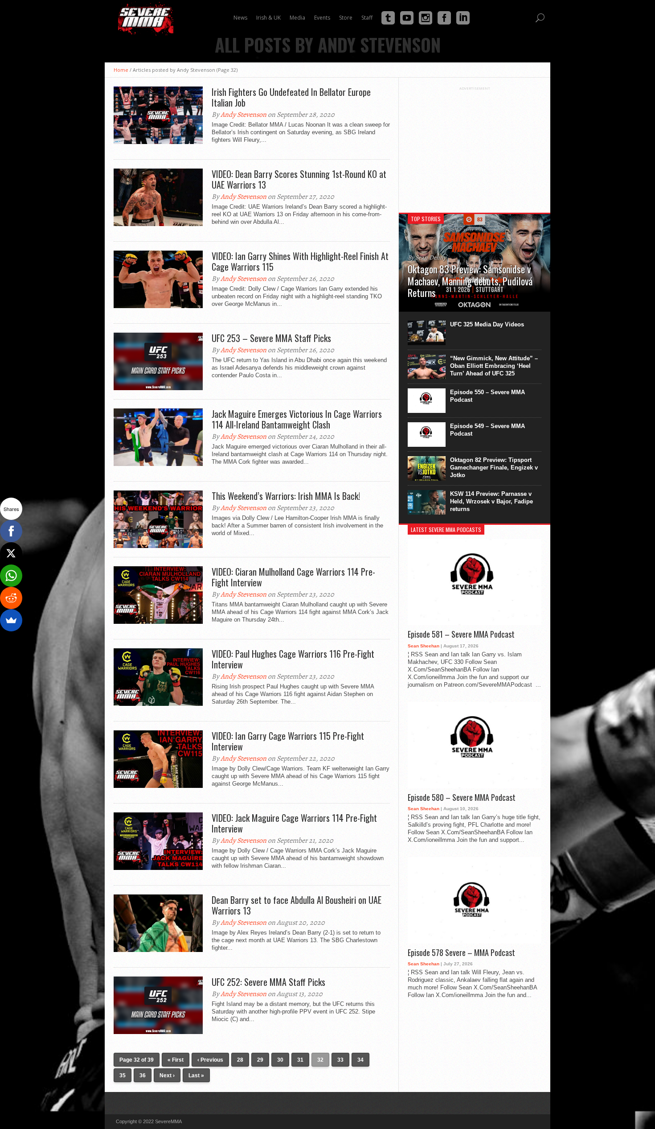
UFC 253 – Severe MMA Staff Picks (271, 338)
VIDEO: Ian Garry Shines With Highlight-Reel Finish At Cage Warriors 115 (300, 261)
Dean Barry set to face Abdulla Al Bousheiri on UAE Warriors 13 (296, 905)
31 (300, 1060)
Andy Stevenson (243, 114)
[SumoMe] (11, 620)
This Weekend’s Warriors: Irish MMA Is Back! (286, 495)
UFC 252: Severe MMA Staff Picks (268, 982)
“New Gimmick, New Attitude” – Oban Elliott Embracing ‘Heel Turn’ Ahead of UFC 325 (494, 366)
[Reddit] (11, 598)
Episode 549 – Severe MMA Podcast (487, 430)
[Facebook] (11, 531)
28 (240, 1060)
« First (176, 1060)
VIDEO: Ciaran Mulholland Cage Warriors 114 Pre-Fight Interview (293, 577)
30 (280, 1060)
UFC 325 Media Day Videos (487, 324)
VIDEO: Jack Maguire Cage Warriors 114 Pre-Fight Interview (294, 823)
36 (142, 1075)
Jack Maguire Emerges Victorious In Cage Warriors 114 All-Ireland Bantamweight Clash (297, 419)
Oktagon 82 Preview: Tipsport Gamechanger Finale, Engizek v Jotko (494, 467)
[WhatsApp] (11, 575)
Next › (167, 1075)
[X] (11, 553)
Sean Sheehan (423, 645)
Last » (196, 1075)
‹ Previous (210, 1060)
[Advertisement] (474, 146)
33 (340, 1060)
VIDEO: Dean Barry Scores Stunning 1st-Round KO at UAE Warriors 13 (299, 179)
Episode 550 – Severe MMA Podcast (487, 396)
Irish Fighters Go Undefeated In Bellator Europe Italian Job (291, 97)
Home (121, 69)
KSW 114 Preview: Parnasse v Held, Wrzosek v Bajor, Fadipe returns (491, 501)
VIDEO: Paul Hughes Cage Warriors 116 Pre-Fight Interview (293, 659)
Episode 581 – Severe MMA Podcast (461, 634)
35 (122, 1075)
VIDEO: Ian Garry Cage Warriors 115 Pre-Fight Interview (288, 741)
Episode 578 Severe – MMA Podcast (461, 953)
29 (260, 1060)
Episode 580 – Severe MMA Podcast (462, 798)
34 (360, 1060)
